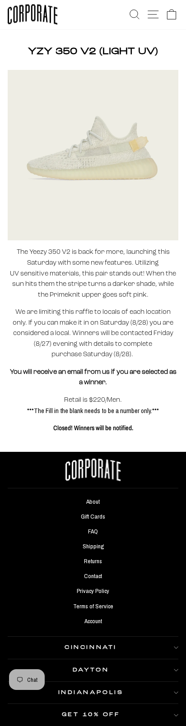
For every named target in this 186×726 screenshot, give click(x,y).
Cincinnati (90, 647)
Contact (93, 576)
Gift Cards (93, 516)
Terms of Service (93, 606)
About (93, 501)
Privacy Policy (93, 591)
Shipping (93, 546)
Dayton (91, 670)
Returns (93, 561)
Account (93, 621)
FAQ (93, 531)
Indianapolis (90, 692)
